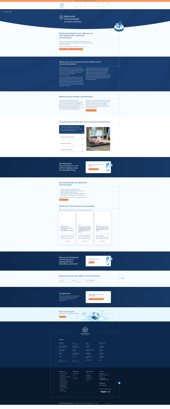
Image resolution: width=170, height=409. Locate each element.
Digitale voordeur (62, 375)
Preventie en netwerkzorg (64, 381)
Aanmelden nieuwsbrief (103, 385)
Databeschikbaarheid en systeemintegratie (63, 386)
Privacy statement (83, 403)
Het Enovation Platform (63, 373)
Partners (81, 6)
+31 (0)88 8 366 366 (102, 378)
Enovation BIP (89, 376)
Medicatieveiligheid (62, 300)
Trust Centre (77, 403)
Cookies (97, 403)
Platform (76, 6)
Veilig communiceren (63, 383)
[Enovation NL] (85, 331)
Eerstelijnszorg (75, 373)
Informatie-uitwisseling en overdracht (64, 388)
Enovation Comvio (90, 378)
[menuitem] (76, 6)
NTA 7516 (88, 380)
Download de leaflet (93, 169)
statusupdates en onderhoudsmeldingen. (89, 0)
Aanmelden (63, 316)
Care (74, 375)
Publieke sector (75, 378)
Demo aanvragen (64, 49)
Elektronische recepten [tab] (66, 143)
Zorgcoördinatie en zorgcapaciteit (65, 376)
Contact (99, 6)
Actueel (85, 6)
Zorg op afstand (62, 378)
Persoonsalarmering (63, 380)
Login (103, 2)
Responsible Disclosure (90, 403)
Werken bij (98, 2)
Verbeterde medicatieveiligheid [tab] (67, 137)
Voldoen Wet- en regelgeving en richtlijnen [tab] (70, 127)
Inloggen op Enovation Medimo (76, 49)
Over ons (94, 6)
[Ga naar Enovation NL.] (2, 11)
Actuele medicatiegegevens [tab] (67, 149)
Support (89, 6)
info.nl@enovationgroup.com (103, 379)
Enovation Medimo (82, 46)
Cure (74, 376)
